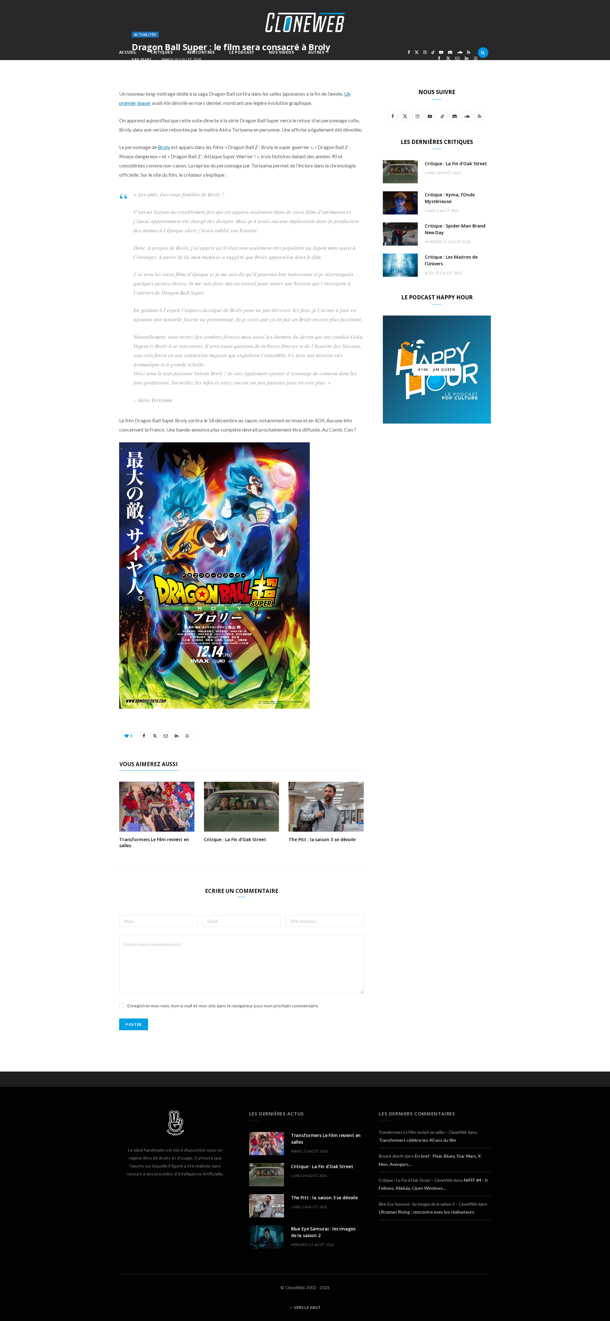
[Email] (457, 58)
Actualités (145, 34)
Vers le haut (307, 1307)
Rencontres (201, 52)
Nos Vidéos (281, 52)
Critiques (162, 52)
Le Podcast (241, 52)
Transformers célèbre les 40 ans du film (417, 1140)
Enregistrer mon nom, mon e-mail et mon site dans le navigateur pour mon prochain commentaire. (223, 1005)
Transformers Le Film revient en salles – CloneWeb (423, 1132)
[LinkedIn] (467, 58)
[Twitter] (448, 58)
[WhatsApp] (476, 58)
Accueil (127, 52)
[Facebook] (439, 58)
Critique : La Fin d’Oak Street (235, 839)
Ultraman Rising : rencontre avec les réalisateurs (426, 1212)
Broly (164, 147)
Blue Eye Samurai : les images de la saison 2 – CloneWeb (428, 1204)
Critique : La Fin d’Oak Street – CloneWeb (415, 1180)
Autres (316, 52)
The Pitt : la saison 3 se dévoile (321, 839)
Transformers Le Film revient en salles (154, 842)
